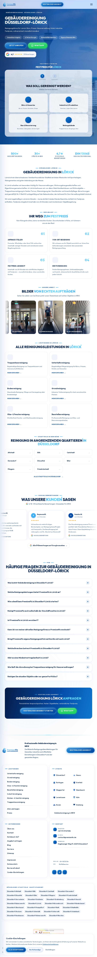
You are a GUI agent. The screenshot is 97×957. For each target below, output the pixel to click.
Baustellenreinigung (15, 790)
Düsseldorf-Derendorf (66, 891)
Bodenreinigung (13, 782)
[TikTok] (59, 872)
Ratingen (59, 782)
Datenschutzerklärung (50, 944)
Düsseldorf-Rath (53, 907)
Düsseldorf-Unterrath (51, 911)
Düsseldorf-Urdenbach (71, 911)
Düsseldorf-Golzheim (35, 899)
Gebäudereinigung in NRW (64, 813)
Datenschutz (12, 864)
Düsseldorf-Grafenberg (55, 899)
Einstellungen (50, 950)
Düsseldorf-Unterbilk (32, 911)
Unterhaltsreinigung (15, 773)
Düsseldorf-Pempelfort (35, 907)
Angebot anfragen (14, 841)
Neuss (78, 775)
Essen (58, 805)
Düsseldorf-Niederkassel (75, 903)
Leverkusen (60, 797)
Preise (9, 813)
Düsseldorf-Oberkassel (15, 907)
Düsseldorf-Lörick (34, 903)
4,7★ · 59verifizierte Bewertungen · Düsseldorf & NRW (50, 504)
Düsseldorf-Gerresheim (15, 899)
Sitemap (10, 853)
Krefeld (79, 782)
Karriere (10, 849)
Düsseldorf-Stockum (14, 911)
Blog (9, 845)
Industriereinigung (14, 794)
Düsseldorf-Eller (31, 895)
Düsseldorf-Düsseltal (14, 895)
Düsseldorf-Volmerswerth (36, 915)
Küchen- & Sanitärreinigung (18, 798)
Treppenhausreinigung (16, 802)
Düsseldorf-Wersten (56, 915)
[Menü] (91, 4)
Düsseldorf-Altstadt (14, 891)
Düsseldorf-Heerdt (74, 899)
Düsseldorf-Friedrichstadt (68, 895)
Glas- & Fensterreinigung (17, 786)
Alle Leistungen (13, 809)
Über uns (10, 829)
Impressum (11, 860)
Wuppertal (60, 790)
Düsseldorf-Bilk (30, 891)
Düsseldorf (60, 775)
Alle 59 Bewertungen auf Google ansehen (50, 545)
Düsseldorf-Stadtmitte (71, 907)
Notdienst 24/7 (13, 837)
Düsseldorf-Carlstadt (46, 891)
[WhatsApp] (65, 872)
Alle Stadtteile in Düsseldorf (48, 476)
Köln (78, 797)
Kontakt (10, 833)
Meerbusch (80, 790)
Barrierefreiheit (13, 868)
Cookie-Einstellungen (15, 872)
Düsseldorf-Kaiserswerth (16, 903)
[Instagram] (54, 872)
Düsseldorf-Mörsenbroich (54, 903)
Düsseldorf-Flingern (48, 895)
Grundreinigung (13, 778)
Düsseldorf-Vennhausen (15, 915)
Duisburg (79, 805)
